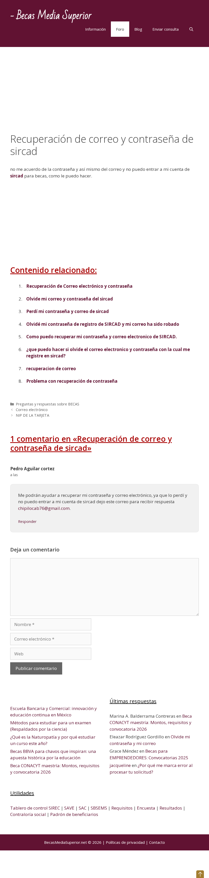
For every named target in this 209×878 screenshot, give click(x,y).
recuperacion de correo (51, 368)
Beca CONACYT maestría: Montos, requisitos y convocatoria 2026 (151, 722)
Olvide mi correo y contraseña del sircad (69, 299)
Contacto (157, 842)
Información (95, 29)
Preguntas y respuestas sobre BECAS (47, 404)
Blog (138, 29)
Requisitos (122, 808)
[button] (200, 874)
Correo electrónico (32, 409)
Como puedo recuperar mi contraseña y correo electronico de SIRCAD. (101, 337)
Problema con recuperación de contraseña (71, 381)
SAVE (69, 808)
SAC (82, 808)
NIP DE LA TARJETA (32, 415)
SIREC (54, 808)
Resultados (171, 808)
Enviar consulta (165, 29)
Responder (27, 521)
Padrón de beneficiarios (74, 814)
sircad (16, 176)
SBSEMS (99, 808)
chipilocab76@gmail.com (44, 508)
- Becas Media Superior (51, 15)
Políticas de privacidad (125, 842)
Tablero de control (29, 808)
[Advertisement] (104, 95)
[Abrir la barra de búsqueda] (191, 29)
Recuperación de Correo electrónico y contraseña (79, 286)
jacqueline (120, 765)
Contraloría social (28, 814)
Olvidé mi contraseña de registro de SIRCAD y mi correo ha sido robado (102, 324)
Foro (120, 29)
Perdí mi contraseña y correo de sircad (67, 311)
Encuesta (146, 808)
